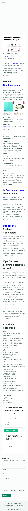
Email (4, 469)
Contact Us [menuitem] (9, 503)
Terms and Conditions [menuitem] (9, 505)
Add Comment (6, 478)
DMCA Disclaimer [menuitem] (19, 505)
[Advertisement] (14, 19)
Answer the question (11, 430)
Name (4, 465)
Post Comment (6, 495)
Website (4, 473)
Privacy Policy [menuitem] (17, 503)
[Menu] (25, 2)
